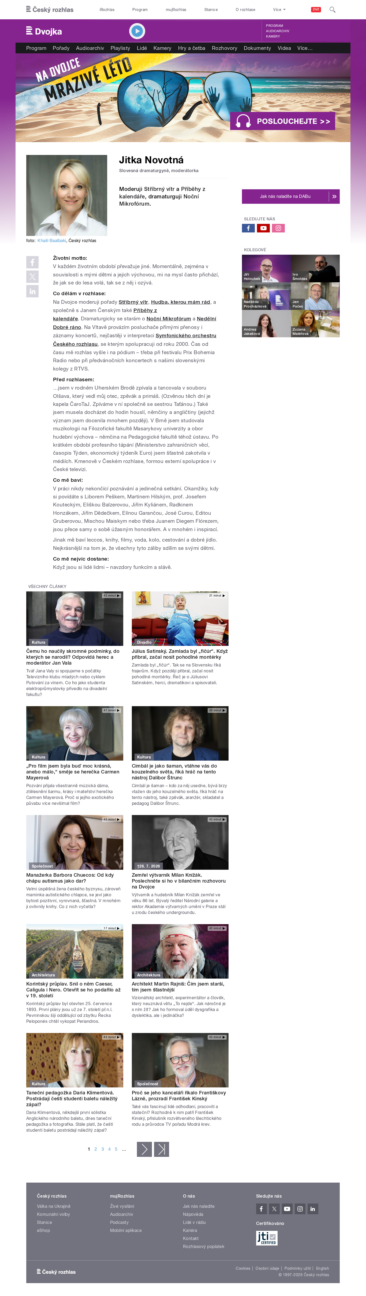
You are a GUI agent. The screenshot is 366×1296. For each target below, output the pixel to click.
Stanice (211, 10)
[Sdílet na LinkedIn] (32, 291)
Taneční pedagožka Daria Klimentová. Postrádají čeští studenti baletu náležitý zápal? (72, 1098)
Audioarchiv (277, 31)
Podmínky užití (298, 1268)
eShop (43, 1230)
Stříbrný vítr (159, 189)
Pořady (61, 48)
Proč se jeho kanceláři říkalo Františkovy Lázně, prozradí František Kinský (179, 1095)
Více (305, 48)
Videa (284, 48)
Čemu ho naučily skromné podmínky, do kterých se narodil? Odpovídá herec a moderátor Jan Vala (72, 657)
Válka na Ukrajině (53, 1206)
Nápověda (193, 1214)
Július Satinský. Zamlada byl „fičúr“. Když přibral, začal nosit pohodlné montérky (180, 654)
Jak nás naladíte (199, 1206)
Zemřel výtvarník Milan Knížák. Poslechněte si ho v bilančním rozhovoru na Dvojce (179, 881)
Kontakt (191, 1238)
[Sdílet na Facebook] (32, 262)
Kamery (273, 36)
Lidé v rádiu (194, 1222)
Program (140, 10)
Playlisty (120, 48)
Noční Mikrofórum (169, 319)
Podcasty (119, 1222)
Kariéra (190, 1230)
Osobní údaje (267, 1268)
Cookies (243, 1268)
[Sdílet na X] (32, 277)
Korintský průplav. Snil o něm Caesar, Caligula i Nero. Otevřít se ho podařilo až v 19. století (73, 989)
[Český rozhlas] (49, 9)
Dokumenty (257, 48)
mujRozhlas (176, 10)
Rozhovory (224, 48)
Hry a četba (192, 48)
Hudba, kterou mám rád (180, 302)
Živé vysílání (122, 1206)
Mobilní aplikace (126, 1230)
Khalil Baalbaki (52, 240)
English (322, 1268)
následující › (144, 1149)
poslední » (161, 1149)
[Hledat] (332, 9)
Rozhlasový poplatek (203, 1246)
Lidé (142, 48)
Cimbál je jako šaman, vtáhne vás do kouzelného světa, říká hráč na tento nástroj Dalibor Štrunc (174, 771)
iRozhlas (107, 10)
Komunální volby (53, 1214)
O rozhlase (245, 10)
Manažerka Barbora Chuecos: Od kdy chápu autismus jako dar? (70, 878)
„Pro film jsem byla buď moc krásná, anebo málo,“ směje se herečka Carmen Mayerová (72, 771)
